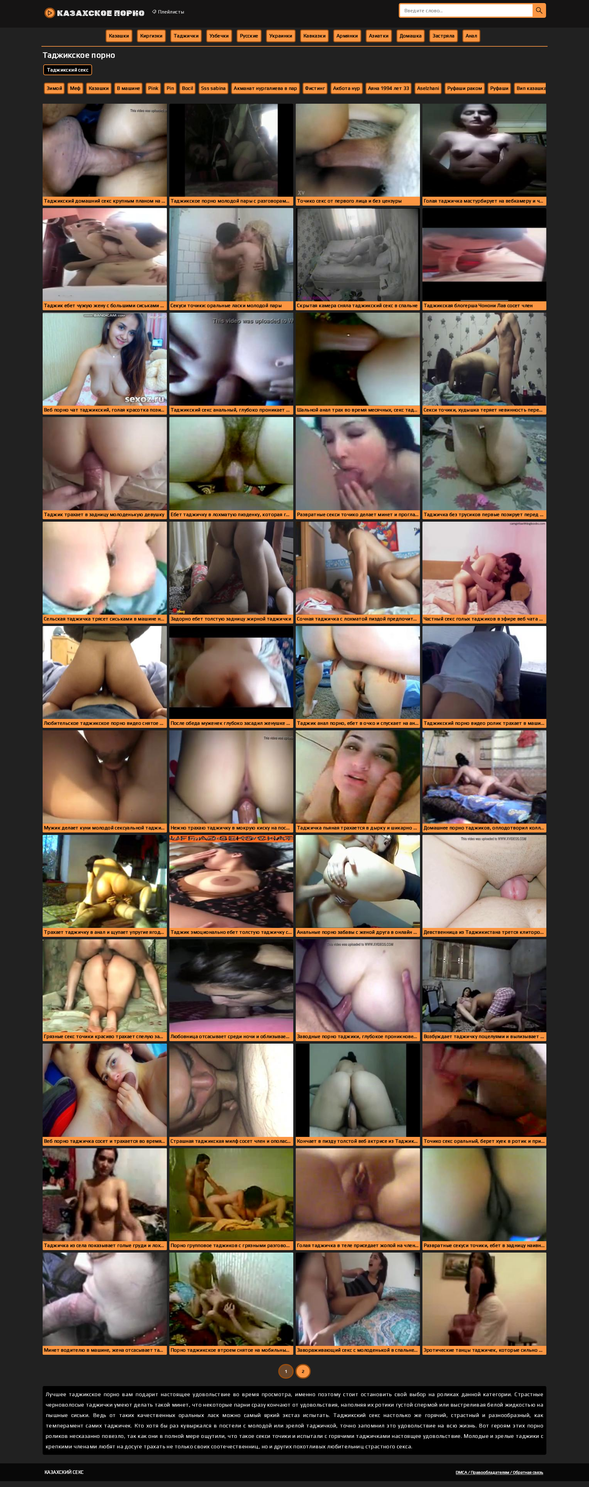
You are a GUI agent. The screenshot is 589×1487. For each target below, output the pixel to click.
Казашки (119, 36)
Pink (153, 88)
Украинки (280, 36)
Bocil (187, 88)
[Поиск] (539, 10)
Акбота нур (346, 88)
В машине (128, 88)
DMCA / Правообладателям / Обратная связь (499, 1472)
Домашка (411, 36)
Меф (75, 88)
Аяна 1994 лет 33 (388, 88)
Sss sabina (213, 88)
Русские (249, 36)
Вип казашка (531, 88)
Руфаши (499, 88)
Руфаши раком (464, 88)
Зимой (54, 88)
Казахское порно (100, 13)
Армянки (347, 36)
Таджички (186, 36)
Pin (170, 88)
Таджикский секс (67, 70)
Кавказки (314, 36)
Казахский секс (64, 1472)
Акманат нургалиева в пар (265, 88)
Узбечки (219, 36)
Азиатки (379, 36)
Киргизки (151, 36)
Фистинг (315, 88)
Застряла (443, 36)
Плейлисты (170, 12)
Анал (471, 36)
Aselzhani (428, 88)
